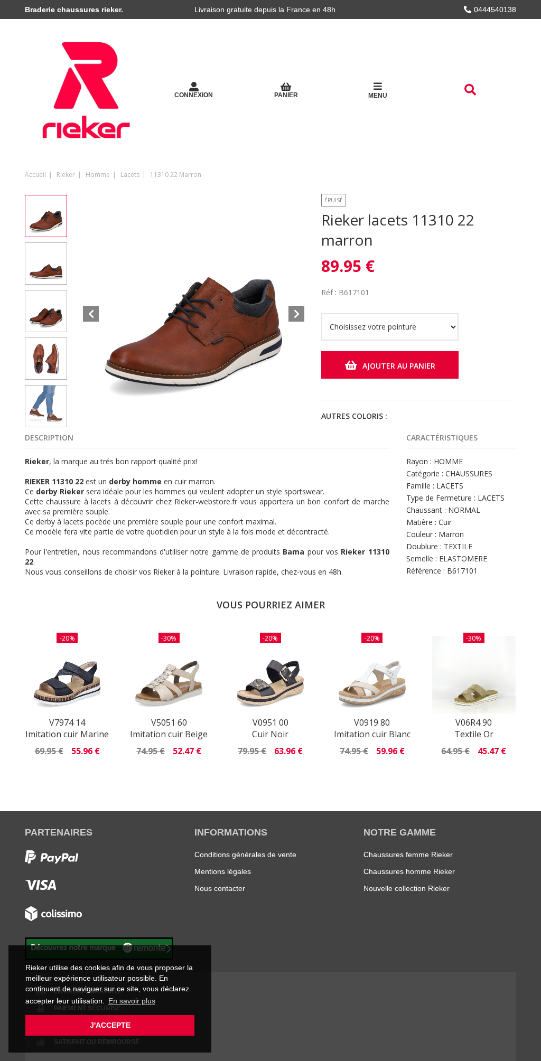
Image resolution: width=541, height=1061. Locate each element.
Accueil (35, 174)
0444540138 (495, 9)
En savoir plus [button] (131, 1001)
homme (98, 174)
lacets (129, 174)
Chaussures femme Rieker (408, 854)
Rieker (66, 174)
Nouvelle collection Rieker (406, 888)
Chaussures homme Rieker (409, 871)
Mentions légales (222, 871)
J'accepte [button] (110, 1025)
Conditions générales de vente (245, 854)
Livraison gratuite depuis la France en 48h (264, 9)
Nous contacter (219, 888)
